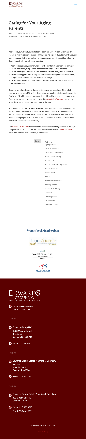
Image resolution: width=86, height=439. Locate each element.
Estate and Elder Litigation (56, 164)
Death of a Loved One (54, 152)
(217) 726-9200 (26, 306)
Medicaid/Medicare (53, 180)
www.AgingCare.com (55, 99)
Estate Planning (51, 168)
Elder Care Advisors (20, 126)
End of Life (49, 160)
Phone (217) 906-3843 (22, 407)
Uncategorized (51, 196)
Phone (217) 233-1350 (22, 376)
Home (47, 176)
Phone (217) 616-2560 (22, 343)
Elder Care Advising (53, 156)
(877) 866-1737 (23, 309)
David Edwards (17, 33)
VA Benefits (50, 200)
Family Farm (50, 172)
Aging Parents (43, 33)
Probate (48, 192)
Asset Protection (51, 148)
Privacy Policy (43, 432)
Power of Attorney (38, 36)
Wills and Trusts (51, 204)
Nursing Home (24, 36)
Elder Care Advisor (66, 129)
